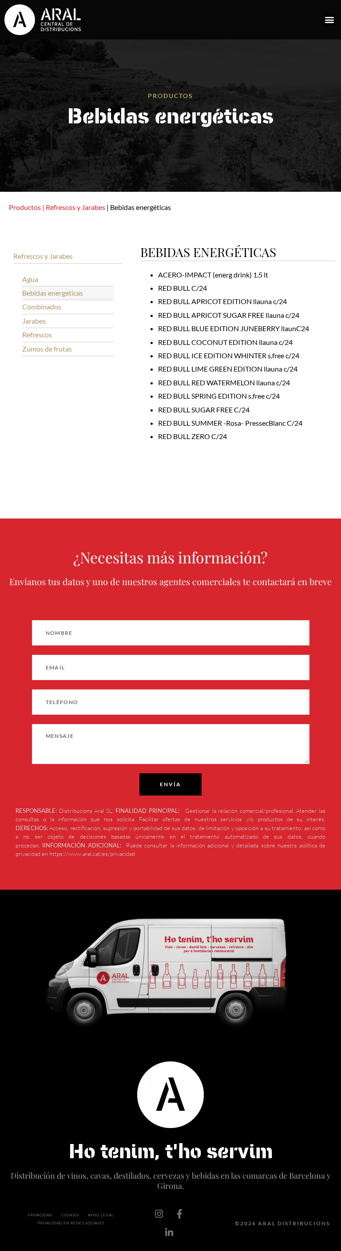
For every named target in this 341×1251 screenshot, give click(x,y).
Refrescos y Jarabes (75, 207)
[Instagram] (159, 1214)
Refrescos (37, 334)
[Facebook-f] (179, 1214)
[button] (329, 19)
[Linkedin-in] (169, 1232)
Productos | (26, 207)
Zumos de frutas (47, 348)
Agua (30, 279)
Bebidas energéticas (52, 293)
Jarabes (34, 321)
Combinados (41, 306)
